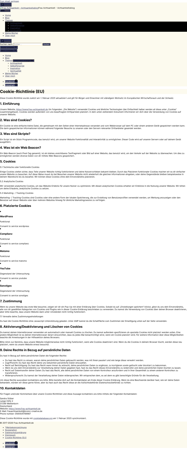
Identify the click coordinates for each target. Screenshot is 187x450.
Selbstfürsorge (17, 25)
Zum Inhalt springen (9, 1)
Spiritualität (15, 30)
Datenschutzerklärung (15, 432)
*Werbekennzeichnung (16, 427)
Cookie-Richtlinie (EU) (15, 437)
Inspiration (15, 28)
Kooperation (11, 430)
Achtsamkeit (16, 23)
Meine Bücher (11, 33)
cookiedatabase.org (43, 418)
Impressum (10, 435)
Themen (9, 20)
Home (8, 15)
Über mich (10, 35)
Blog (7, 18)
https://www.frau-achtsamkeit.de (32, 109)
